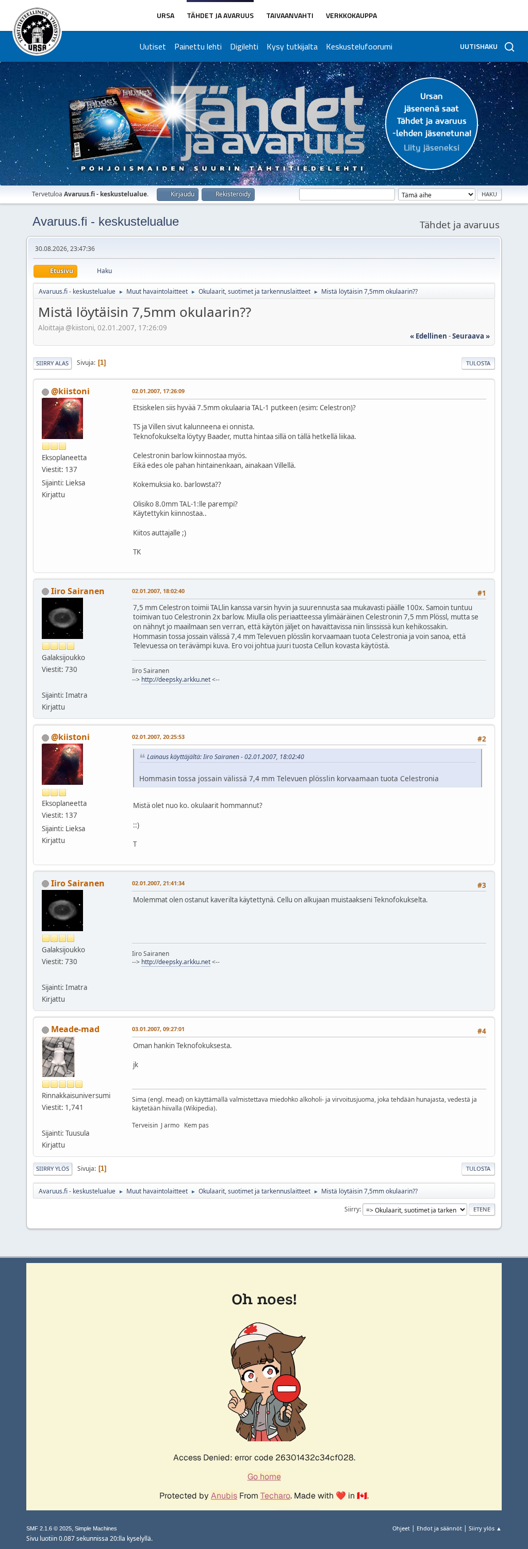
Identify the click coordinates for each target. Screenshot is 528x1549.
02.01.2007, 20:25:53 (158, 736)
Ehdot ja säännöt (439, 1528)
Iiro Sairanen (78, 591)
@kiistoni (70, 391)
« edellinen (428, 336)
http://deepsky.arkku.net (175, 679)
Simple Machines (96, 1528)
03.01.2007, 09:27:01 (158, 1029)
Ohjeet (401, 1528)
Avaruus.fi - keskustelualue (105, 221)
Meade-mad (75, 1029)
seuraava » (471, 336)
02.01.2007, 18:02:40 (158, 591)
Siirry (351, 1209)
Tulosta (478, 363)
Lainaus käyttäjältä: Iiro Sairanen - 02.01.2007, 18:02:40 (225, 756)
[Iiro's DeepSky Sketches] (46, 682)
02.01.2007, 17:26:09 (158, 391)
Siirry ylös (52, 1168)
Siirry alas (52, 363)
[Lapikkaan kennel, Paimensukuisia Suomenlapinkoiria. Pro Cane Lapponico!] (46, 1120)
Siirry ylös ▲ (485, 1528)
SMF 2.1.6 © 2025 (49, 1528)
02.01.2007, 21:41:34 (158, 883)
